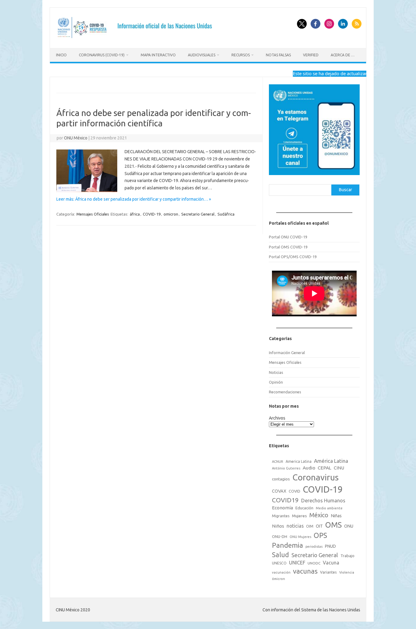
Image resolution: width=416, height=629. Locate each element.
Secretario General (197, 214)
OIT (319, 526)
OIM (309, 526)
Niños (278, 526)
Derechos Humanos (323, 500)
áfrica (135, 214)
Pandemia (287, 545)
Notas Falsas (278, 55)
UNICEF (297, 562)
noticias (295, 526)
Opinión (276, 382)
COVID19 (285, 500)
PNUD (330, 546)
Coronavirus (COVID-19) (102, 55)
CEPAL (324, 467)
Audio (309, 467)
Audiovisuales (201, 55)
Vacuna (331, 562)
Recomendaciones (285, 392)
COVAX (279, 491)
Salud (280, 554)
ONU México (75, 137)
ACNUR (277, 461)
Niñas (336, 515)
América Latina (331, 461)
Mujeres (299, 515)
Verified (311, 55)
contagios (281, 478)
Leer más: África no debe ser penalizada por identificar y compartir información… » (133, 199)
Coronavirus (315, 477)
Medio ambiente (329, 508)
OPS (320, 535)
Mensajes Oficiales (92, 214)
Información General (287, 352)
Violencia (346, 572)
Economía (282, 507)
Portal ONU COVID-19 (288, 237)
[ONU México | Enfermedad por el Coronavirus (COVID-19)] (137, 37)
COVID (294, 491)
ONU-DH (279, 536)
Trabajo (347, 555)
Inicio (61, 55)
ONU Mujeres (300, 537)
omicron (171, 214)
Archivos (277, 418)
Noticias (276, 372)
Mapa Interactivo (158, 55)
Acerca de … (342, 55)
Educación (304, 508)
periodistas (314, 546)
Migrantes (281, 516)
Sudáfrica (225, 214)
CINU (339, 467)
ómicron (278, 579)
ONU (348, 526)
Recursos (240, 55)
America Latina (299, 461)
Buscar (345, 189)
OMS (333, 524)
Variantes (328, 572)
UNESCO (279, 563)
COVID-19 (151, 214)
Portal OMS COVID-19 (288, 247)
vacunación (281, 572)
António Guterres (286, 468)
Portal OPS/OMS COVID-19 (293, 257)
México (318, 515)
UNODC (314, 563)
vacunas (305, 571)
